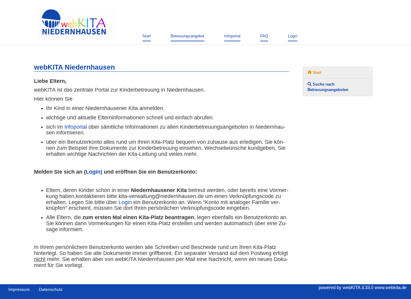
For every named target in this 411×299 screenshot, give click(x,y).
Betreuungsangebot (187, 36)
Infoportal (232, 36)
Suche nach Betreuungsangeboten (327, 87)
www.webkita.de (390, 287)
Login (292, 36)
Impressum (19, 289)
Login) (94, 172)
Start (146, 36)
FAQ (264, 36)
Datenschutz (51, 289)
